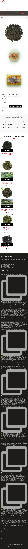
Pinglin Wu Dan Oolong (7, 247)
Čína (11, 96)
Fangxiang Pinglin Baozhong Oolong (7, 182)
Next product (26, 17)
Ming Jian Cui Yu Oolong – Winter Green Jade (7, 228)
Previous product (22, 17)
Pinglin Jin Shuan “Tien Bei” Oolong (7, 210)
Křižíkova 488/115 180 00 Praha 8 (5, 262)
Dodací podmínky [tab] (17, 117)
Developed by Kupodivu (14, 547)
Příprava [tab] (8, 117)
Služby (16, 6)
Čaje (2, 6)
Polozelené (15, 96)
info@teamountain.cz (8, 267)
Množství (4, 102)
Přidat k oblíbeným (8, 110)
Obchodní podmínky (6, 531)
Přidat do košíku (16, 106)
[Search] (4, 10)
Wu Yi (20, 96)
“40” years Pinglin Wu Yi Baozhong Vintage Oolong (7, 154)
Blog (22, 6)
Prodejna (9, 6)
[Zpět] (2, 17)
